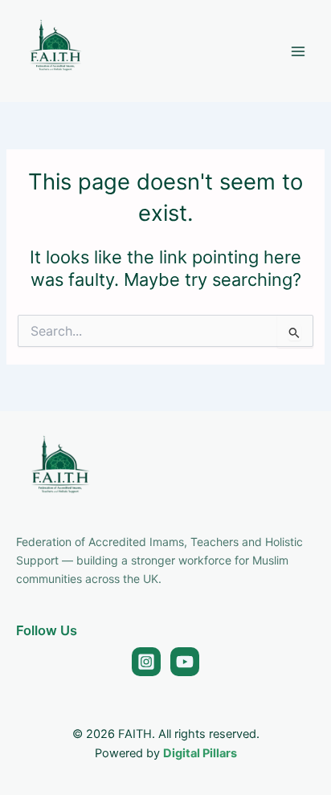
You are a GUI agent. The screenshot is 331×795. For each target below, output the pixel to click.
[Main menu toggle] (298, 51)
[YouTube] (184, 661)
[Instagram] (146, 661)
